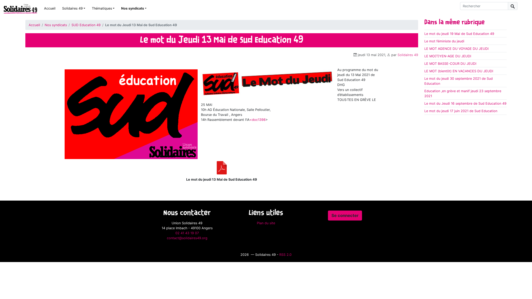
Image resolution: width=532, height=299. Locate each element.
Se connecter (344, 215)
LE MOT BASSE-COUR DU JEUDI (450, 63)
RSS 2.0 (285, 254)
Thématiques (102, 8)
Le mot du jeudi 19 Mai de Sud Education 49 (459, 34)
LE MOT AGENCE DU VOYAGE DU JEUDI (456, 49)
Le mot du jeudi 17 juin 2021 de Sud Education (460, 111)
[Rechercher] (512, 6)
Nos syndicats (132, 8)
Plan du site (266, 223)
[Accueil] (18, 8)
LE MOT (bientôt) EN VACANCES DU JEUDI (458, 71)
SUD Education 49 (86, 25)
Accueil (49, 8)
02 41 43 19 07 (187, 233)
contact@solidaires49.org (187, 238)
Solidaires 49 (72, 8)
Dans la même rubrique (454, 22)
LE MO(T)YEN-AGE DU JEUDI (447, 56)
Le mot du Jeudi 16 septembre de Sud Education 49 (465, 103)
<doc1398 (258, 120)
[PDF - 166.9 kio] (221, 167)
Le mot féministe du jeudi (444, 41)
